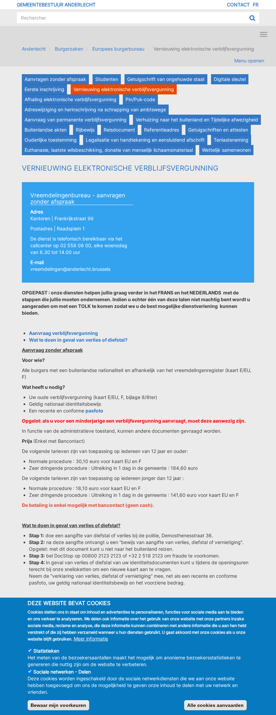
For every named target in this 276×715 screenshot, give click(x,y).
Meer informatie (91, 638)
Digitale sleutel (230, 79)
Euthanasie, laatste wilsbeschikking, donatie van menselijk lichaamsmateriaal (109, 150)
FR (255, 4)
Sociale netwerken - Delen (62, 672)
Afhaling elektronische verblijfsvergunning (70, 99)
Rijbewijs (85, 130)
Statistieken (46, 651)
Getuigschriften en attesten (218, 130)
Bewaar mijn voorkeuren (58, 705)
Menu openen (249, 60)
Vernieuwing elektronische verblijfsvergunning (123, 89)
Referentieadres (161, 130)
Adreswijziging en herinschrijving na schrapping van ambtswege (95, 109)
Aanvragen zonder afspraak (55, 79)
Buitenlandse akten (46, 130)
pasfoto (94, 410)
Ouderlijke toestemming (51, 140)
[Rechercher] (252, 17)
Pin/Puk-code (140, 99)
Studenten (106, 79)
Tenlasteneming (231, 140)
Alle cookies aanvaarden (215, 705)
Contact (238, 4)
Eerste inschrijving (44, 89)
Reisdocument (119, 130)
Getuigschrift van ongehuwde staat (166, 79)
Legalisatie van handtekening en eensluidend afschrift (145, 140)
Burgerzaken (69, 49)
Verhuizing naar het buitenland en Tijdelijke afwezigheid (197, 119)
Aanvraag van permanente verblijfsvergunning (76, 119)
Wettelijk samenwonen (226, 150)
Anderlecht (34, 49)
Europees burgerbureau (118, 49)
